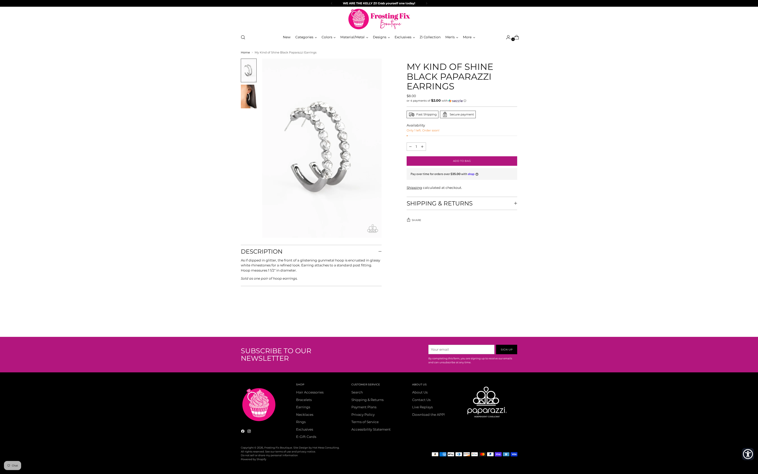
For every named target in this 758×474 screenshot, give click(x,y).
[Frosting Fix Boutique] (379, 19)
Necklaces (304, 415)
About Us (420, 392)
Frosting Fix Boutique (278, 447)
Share (416, 220)
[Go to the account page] (507, 37)
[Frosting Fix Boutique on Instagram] (249, 432)
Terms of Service (365, 422)
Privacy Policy (363, 415)
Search (357, 392)
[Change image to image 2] (249, 96)
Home (245, 52)
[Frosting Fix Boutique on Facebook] (243, 432)
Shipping (414, 188)
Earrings (303, 407)
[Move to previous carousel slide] (504, 323)
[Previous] (331, 3)
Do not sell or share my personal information (269, 455)
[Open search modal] (243, 37)
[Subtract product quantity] (422, 147)
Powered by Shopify (253, 459)
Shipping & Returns (367, 400)
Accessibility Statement (371, 429)
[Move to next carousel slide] (513, 323)
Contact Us (421, 400)
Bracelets (304, 400)
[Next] (426, 3)
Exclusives (304, 429)
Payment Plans (363, 407)
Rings (301, 422)
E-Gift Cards (306, 437)
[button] (462, 101)
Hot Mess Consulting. (326, 447)
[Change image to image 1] (249, 70)
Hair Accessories (310, 392)
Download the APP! (428, 415)
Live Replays (422, 407)
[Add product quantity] (410, 147)
